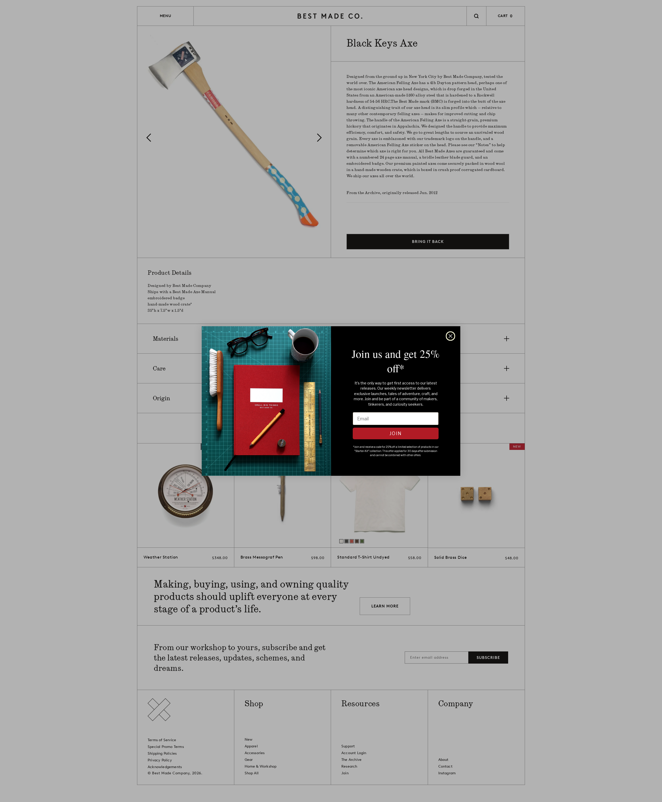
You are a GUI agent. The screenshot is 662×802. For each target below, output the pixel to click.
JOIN (395, 433)
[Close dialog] (450, 336)
